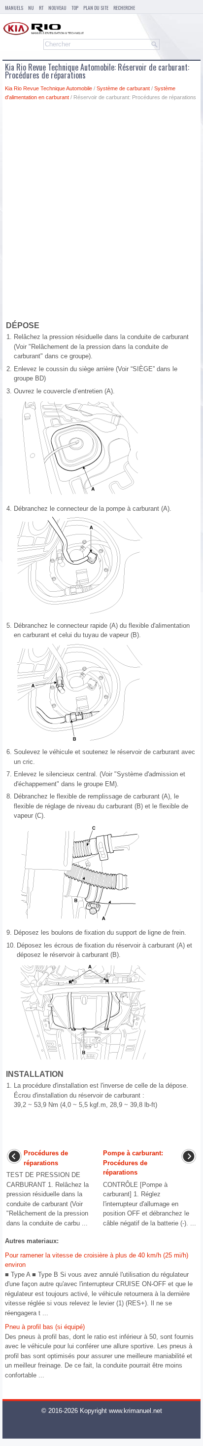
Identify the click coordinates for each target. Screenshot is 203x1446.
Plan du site (95, 7)
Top (74, 7)
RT (41, 7)
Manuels (14, 7)
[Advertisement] (101, 212)
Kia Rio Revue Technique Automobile (48, 88)
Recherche (124, 7)
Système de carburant (123, 88)
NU (31, 7)
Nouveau (57, 7)
